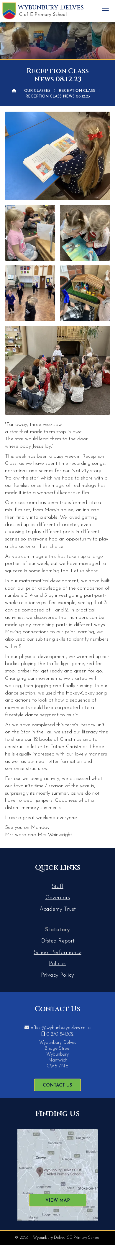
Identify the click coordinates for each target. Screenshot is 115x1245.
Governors (57, 898)
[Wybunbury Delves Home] (9, 11)
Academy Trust (58, 909)
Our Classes (37, 91)
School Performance (57, 952)
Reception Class (77, 91)
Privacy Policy (57, 975)
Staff (57, 886)
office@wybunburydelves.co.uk (61, 1028)
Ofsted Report (57, 941)
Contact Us (57, 1085)
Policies (57, 964)
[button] (105, 10)
